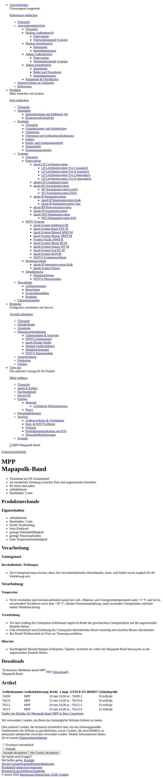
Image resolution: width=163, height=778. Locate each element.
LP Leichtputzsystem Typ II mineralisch (66, 178)
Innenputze (40, 47)
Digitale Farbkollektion (39, 346)
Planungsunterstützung (31, 331)
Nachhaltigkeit (26, 391)
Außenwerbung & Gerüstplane (44, 420)
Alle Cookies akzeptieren (44, 752)
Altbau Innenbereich (38, 65)
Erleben (22, 399)
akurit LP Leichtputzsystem (50, 164)
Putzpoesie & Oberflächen (41, 79)
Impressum (27, 774)
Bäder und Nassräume (47, 72)
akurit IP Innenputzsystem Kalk (61, 200)
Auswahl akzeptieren (15, 752)
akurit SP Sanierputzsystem (50, 211)
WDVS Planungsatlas (39, 353)
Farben (29, 139)
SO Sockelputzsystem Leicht (59, 189)
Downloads (24, 282)
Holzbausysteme (35, 261)
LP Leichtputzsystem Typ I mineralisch (65, 175)
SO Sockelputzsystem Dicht (59, 193)
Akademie (23, 328)
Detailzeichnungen (37, 349)
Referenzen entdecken (23, 15)
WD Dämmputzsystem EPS (58, 218)
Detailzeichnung (43, 275)
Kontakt (22, 438)
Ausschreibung (26, 356)
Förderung (24, 360)
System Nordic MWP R (48, 239)
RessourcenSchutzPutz (39, 117)
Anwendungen (19, 5)
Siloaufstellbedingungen (40, 434)
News (29, 409)
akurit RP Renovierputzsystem (52, 207)
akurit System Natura (46, 268)
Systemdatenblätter (37, 293)
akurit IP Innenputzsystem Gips (61, 203)
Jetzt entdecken (19, 100)
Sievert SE (24, 395)
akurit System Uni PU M (49, 250)
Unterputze (32, 132)
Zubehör (21, 452)
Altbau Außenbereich (38, 54)
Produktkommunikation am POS (45, 431)
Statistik (11, 749)
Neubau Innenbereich (38, 43)
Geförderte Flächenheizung (50, 406)
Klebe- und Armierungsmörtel (44, 143)
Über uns (15, 367)
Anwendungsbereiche (31, 25)
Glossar (22, 364)
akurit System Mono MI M (50, 243)
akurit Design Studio (38, 342)
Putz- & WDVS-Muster (40, 424)
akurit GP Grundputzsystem (50, 182)
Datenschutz (42, 774)
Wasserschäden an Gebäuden (35, 83)
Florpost (30, 427)
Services (22, 417)
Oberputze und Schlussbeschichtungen (49, 135)
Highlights (24, 110)
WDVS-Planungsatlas (47, 279)
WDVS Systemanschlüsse (49, 257)
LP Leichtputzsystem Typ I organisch (64, 168)
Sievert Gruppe (11, 763)
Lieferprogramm (35, 286)
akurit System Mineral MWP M (53, 232)
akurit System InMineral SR (50, 225)
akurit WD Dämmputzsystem (51, 214)
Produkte (15, 90)
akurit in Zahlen (27, 388)
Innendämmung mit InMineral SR (46, 114)
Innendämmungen (44, 50)
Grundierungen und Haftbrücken (46, 128)
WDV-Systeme (35, 221)
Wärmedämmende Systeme (50, 40)
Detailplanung (34, 271)
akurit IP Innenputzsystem (49, 196)
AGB (54, 774)
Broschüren (32, 289)
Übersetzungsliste (28, 300)
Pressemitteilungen (29, 413)
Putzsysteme (41, 36)
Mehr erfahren (18, 378)
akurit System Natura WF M (51, 246)
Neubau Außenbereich (39, 32)
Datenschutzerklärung (33, 737)
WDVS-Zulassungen (38, 339)
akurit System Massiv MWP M (52, 236)
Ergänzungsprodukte (38, 150)
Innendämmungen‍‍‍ (44, 75)
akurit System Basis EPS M (50, 228)
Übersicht (23, 22)
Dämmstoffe (33, 146)
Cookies (63, 774)
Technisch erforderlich (20, 745)
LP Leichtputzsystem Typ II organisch (65, 171)
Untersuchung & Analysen (42, 335)
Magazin (30, 402)
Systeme (22, 153)
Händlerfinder (26, 324)
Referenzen (24, 86)
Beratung (15, 304)
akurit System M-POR (47, 253)
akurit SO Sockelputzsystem (51, 185)
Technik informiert (21, 314)
